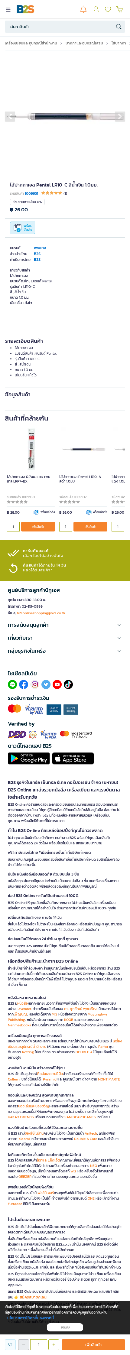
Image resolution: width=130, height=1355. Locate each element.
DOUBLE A (84, 1052)
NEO (93, 1165)
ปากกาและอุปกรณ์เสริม (84, 43)
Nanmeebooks (19, 1025)
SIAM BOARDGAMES (79, 1117)
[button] (10, 116)
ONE (91, 1198)
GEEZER (24, 1176)
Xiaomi (24, 1139)
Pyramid (50, 1079)
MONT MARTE (109, 1079)
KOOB (68, 1019)
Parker (103, 1046)
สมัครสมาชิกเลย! (33, 1297)
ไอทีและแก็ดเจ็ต (48, 1160)
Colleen (14, 1079)
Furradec (15, 1204)
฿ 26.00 (19, 209)
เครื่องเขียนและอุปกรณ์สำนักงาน (31, 43)
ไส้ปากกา (119, 43)
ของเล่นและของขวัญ (33, 1106)
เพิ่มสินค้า (38, 527)
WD (73, 1171)
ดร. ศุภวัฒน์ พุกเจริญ (80, 1009)
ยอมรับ (65, 1327)
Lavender (24, 1009)
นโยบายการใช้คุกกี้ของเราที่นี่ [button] (30, 1318)
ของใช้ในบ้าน (34, 1133)
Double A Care (85, 1139)
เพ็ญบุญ (20, 1014)
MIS (54, 1014)
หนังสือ (22, 1003)
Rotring (28, 1052)
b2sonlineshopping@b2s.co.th (41, 613)
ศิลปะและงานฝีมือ (50, 1074)
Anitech (91, 1133)
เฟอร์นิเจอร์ (45, 1193)
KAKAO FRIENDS (21, 1117)
